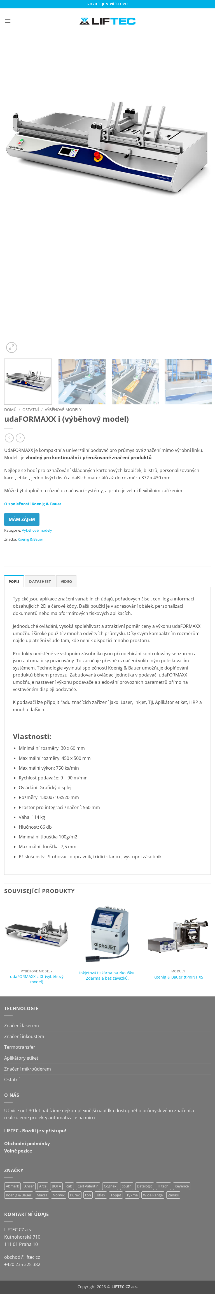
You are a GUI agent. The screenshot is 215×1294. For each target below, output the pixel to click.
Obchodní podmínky (27, 1143)
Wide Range (153, 1195)
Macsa (42, 1195)
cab (69, 1186)
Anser (29, 1186)
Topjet (116, 1195)
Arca (42, 1186)
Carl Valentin (88, 1186)
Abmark (12, 1186)
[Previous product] (20, 437)
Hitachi (163, 1186)
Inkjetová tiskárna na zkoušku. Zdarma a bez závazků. (107, 975)
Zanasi (173, 1195)
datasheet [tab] (40, 581)
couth (127, 1186)
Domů (10, 409)
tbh (88, 1195)
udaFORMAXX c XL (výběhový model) (37, 979)
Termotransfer (19, 1047)
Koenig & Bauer (30, 539)
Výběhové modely (63, 409)
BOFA (56, 1186)
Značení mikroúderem (27, 1069)
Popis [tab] (14, 581)
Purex (75, 1195)
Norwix (59, 1195)
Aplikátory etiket (21, 1058)
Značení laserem (21, 1025)
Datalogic (144, 1186)
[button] (7, 21)
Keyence (182, 1186)
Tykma (132, 1195)
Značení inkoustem (24, 1036)
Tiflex (100, 1195)
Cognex (110, 1186)
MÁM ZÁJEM (22, 519)
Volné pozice (18, 1151)
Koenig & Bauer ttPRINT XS (178, 977)
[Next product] (9, 437)
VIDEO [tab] (66, 581)
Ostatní (30, 409)
